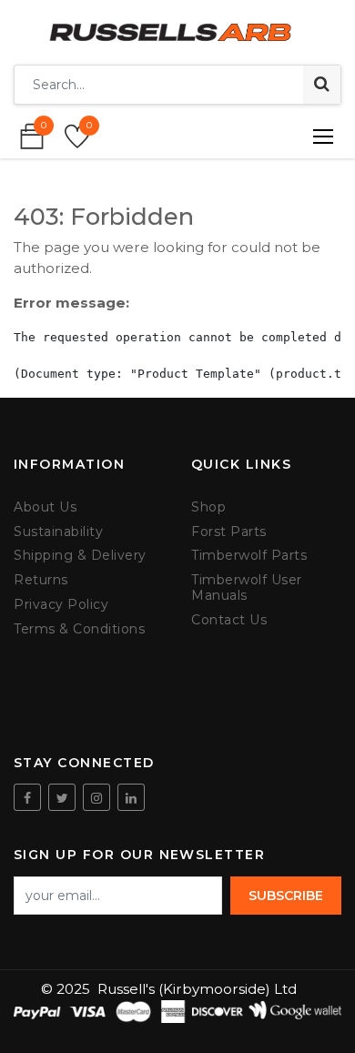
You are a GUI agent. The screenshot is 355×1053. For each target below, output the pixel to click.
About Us (45, 507)
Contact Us (229, 620)
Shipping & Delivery (80, 555)
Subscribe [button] (285, 895)
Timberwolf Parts (249, 555)
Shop (208, 507)
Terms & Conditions (79, 629)
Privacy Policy (61, 605)
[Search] (321, 85)
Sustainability (58, 532)
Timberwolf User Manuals (246, 587)
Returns (41, 580)
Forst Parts (229, 532)
